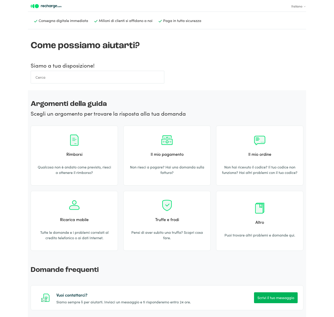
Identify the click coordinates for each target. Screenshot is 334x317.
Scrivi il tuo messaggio (275, 297)
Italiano (297, 6)
